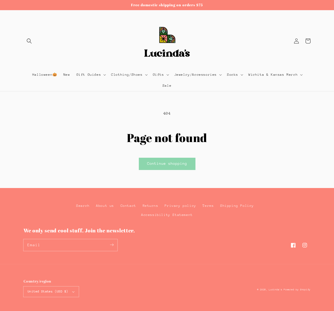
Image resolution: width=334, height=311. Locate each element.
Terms (208, 206)
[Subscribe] (111, 245)
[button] (29, 41)
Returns (150, 206)
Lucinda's (276, 289)
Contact (128, 206)
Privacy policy (180, 206)
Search (83, 206)
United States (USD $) (48, 291)
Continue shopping (167, 163)
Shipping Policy (237, 206)
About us (105, 206)
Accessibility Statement (167, 215)
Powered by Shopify (297, 289)
